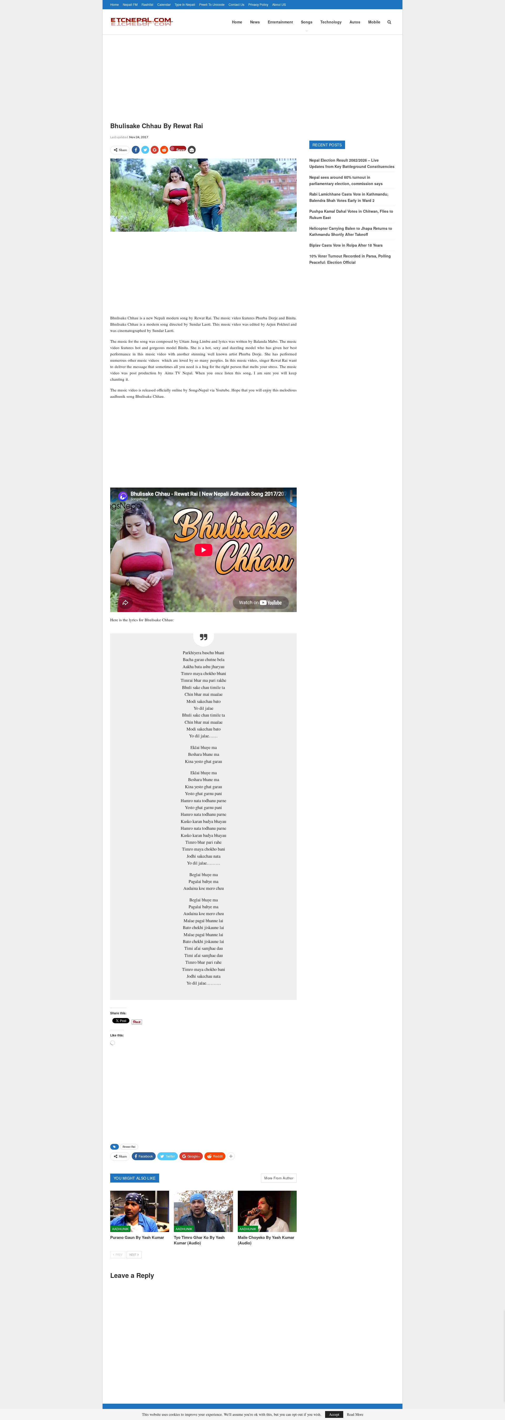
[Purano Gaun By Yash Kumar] (139, 1211)
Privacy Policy (258, 4)
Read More (355, 1414)
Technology (331, 21)
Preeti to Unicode (212, 4)
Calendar (164, 4)
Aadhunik (120, 1229)
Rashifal (147, 4)
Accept (334, 1414)
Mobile (374, 21)
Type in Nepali (185, 4)
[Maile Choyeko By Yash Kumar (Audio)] (267, 1211)
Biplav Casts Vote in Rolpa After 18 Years (346, 245)
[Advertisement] (252, 74)
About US (279, 4)
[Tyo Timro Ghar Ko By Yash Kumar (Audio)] (203, 1211)
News (255, 21)
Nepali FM (130, 4)
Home (114, 4)
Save (180, 149)
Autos (355, 21)
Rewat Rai (129, 1147)
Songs (306, 21)
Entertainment (280, 21)
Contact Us (236, 4)
